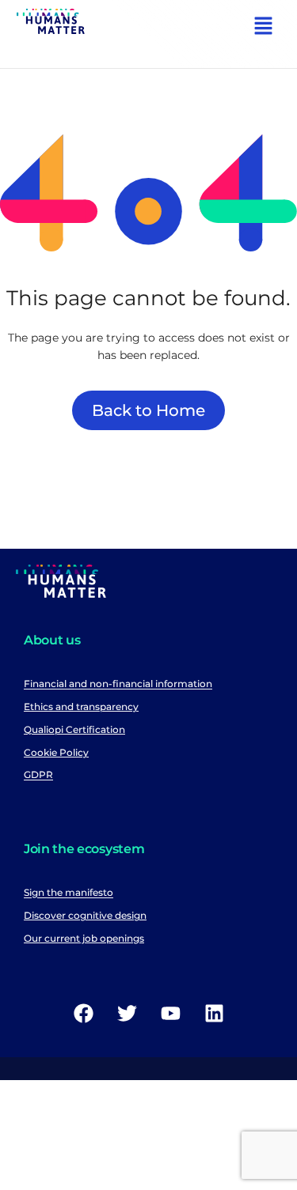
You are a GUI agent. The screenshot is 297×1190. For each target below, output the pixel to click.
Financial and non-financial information (118, 684)
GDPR (38, 775)
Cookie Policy (56, 752)
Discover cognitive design (85, 915)
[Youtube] (170, 1013)
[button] (263, 28)
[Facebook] (83, 1013)
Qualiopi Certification (74, 729)
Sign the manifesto (68, 893)
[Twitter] (127, 1013)
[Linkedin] (214, 1013)
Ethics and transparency (81, 706)
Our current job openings (84, 938)
